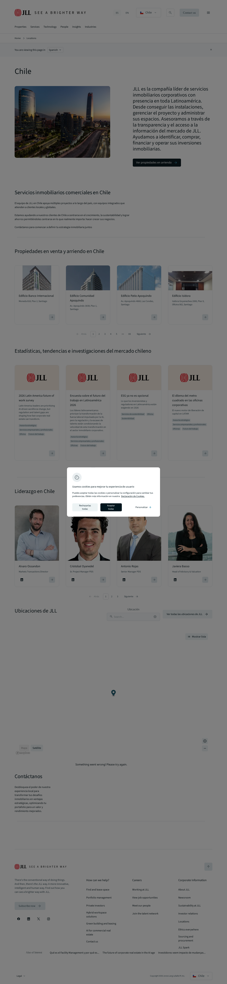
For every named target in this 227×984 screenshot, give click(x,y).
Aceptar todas (111, 507)
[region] (113, 492)
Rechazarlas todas (85, 507)
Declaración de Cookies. (133, 496)
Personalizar (143, 507)
